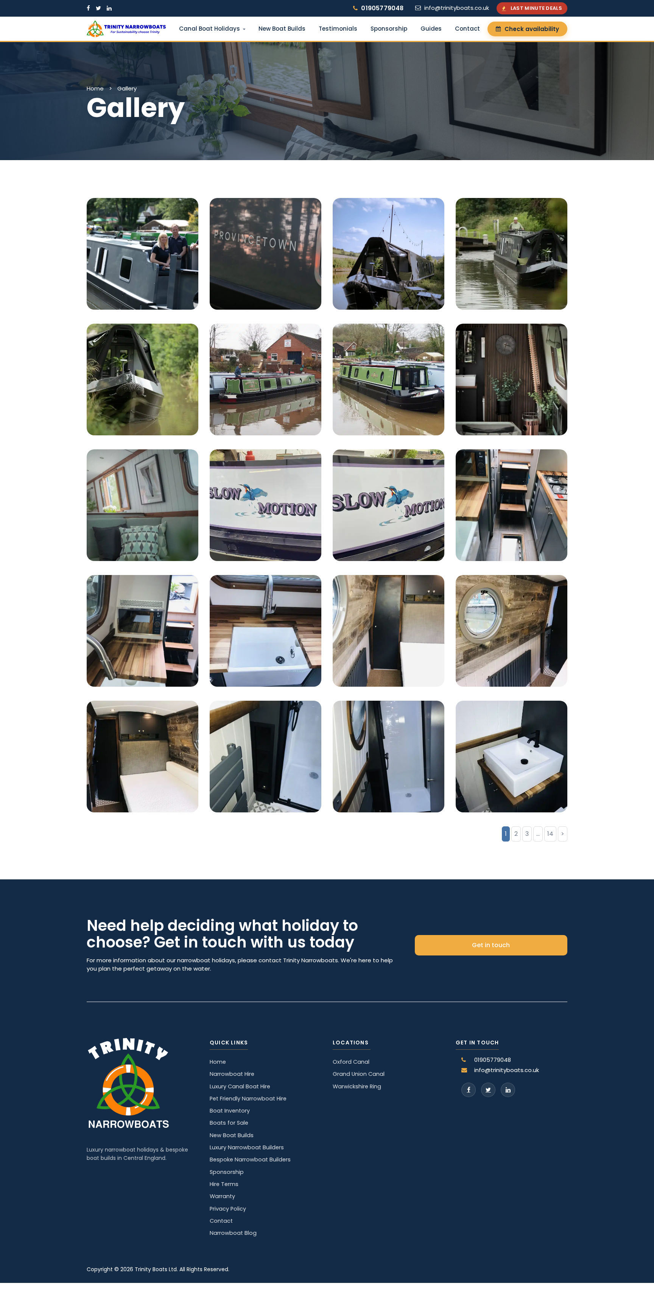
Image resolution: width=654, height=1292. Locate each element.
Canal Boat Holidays (209, 29)
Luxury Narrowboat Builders (247, 1147)
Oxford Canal (351, 1062)
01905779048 (382, 8)
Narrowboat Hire (232, 1074)
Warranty (222, 1196)
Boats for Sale (229, 1123)
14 (550, 833)
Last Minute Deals (536, 8)
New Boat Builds (281, 29)
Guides (431, 29)
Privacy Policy (228, 1209)
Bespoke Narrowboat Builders (250, 1159)
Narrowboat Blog (233, 1233)
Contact (467, 29)
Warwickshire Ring (357, 1086)
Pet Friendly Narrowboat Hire (248, 1098)
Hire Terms (224, 1184)
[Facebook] (468, 1090)
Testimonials (338, 29)
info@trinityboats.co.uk (456, 8)
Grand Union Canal (359, 1074)
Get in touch (491, 945)
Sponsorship (389, 29)
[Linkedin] (508, 1090)
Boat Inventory (230, 1110)
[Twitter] (488, 1090)
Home (95, 88)
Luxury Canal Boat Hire (240, 1086)
